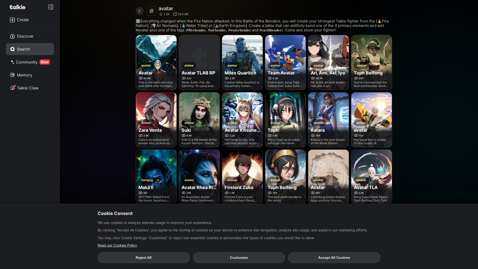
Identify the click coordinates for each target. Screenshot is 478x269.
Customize (239, 258)
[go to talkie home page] (19, 7)
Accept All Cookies (334, 258)
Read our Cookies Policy (117, 245)
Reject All (144, 258)
